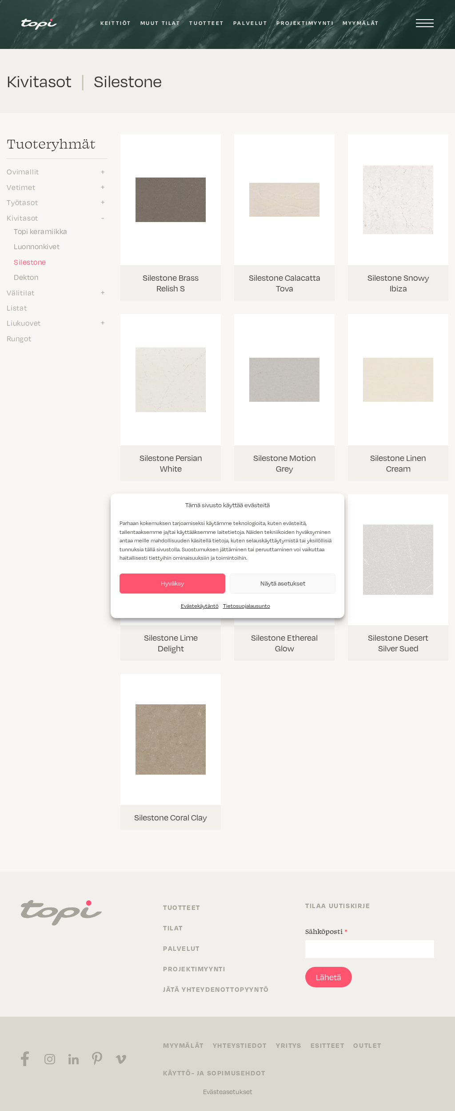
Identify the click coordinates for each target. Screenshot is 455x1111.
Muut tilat (160, 23)
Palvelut (250, 23)
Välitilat (21, 292)
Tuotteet (206, 23)
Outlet (367, 1045)
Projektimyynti (305, 23)
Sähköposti (326, 931)
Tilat (173, 928)
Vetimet (21, 187)
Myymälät (361, 23)
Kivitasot (22, 218)
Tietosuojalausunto (246, 605)
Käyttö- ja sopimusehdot (214, 1073)
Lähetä (328, 977)
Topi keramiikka (41, 231)
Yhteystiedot (240, 1045)
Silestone (30, 262)
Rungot (19, 338)
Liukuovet (24, 323)
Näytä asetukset (282, 583)
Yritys (289, 1045)
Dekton (26, 277)
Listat (17, 307)
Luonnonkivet (37, 246)
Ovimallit (23, 171)
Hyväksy (172, 583)
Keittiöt (115, 23)
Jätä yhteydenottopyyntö (216, 989)
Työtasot (22, 202)
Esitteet (328, 1045)
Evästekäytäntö (200, 605)
